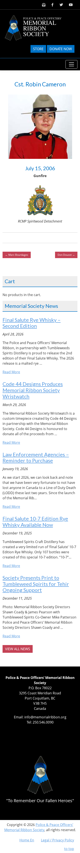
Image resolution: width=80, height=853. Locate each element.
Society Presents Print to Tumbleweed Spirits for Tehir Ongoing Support (36, 584)
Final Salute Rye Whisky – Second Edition (32, 323)
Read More (11, 372)
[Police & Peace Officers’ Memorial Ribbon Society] (36, 27)
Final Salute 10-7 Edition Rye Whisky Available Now (35, 521)
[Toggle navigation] (71, 64)
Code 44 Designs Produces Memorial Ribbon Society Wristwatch (33, 390)
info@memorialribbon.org (45, 717)
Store (38, 49)
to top (69, 848)
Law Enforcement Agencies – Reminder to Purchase (36, 457)
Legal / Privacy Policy (57, 840)
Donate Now (60, 49)
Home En (26, 840)
